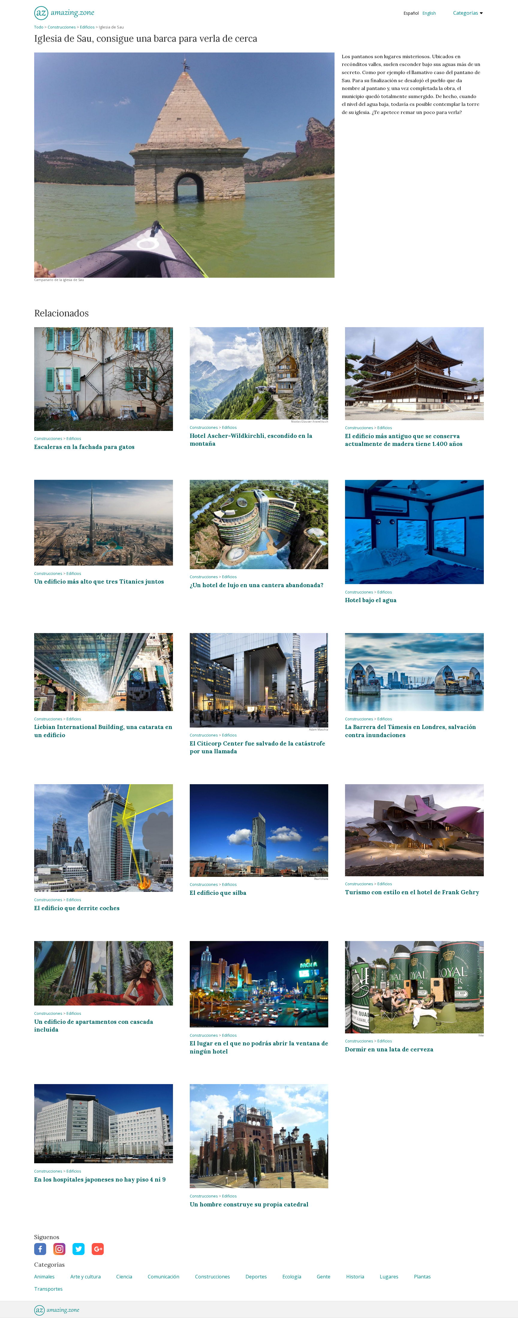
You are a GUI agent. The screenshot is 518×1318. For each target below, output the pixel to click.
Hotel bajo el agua (371, 600)
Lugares (389, 1276)
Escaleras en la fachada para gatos (84, 446)
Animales (44, 1276)
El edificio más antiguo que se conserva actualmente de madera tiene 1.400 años (404, 439)
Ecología (291, 1276)
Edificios (87, 27)
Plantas (422, 1276)
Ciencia (124, 1276)
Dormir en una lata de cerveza (389, 1049)
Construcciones (62, 27)
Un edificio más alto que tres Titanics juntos (99, 581)
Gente (323, 1276)
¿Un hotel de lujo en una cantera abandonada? (256, 585)
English (429, 13)
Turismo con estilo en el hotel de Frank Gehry (412, 892)
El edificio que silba (218, 892)
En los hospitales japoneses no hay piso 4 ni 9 (100, 1179)
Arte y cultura (85, 1276)
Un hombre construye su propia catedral (249, 1204)
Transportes (48, 1289)
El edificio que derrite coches (77, 908)
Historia (355, 1276)
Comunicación (163, 1276)
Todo (38, 27)
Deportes (256, 1276)
